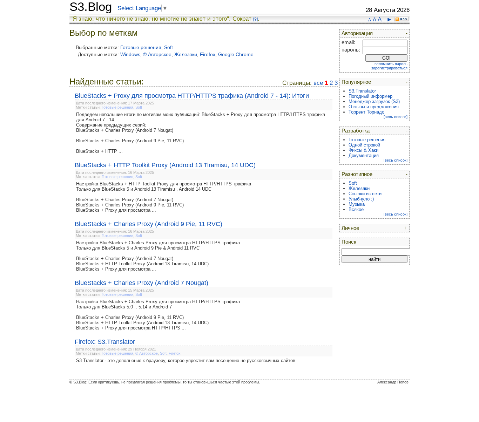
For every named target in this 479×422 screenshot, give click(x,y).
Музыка (357, 204)
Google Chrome (236, 54)
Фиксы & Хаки (363, 150)
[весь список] (395, 117)
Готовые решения (140, 47)
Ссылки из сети (365, 193)
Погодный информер (370, 96)
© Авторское (157, 54)
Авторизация (357, 33)
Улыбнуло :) (361, 199)
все (318, 83)
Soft (168, 47)
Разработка (356, 131)
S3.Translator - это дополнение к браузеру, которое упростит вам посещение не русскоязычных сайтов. (186, 360)
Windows (130, 54)
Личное (350, 228)
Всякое (356, 209)
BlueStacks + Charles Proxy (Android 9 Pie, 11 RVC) (148, 223)
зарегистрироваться (389, 68)
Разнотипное (357, 174)
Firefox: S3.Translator (105, 341)
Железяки (185, 54)
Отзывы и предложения (374, 106)
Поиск (349, 242)
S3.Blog (90, 6)
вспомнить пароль (391, 64)
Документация (364, 155)
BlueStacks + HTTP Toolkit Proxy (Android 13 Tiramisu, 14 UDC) (165, 165)
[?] (255, 19)
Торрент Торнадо (366, 112)
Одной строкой (364, 145)
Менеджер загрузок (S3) (374, 101)
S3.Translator (362, 91)
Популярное (356, 82)
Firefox (207, 54)
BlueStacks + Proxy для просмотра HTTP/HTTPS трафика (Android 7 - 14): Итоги (192, 95)
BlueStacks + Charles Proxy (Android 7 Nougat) (141, 282)
